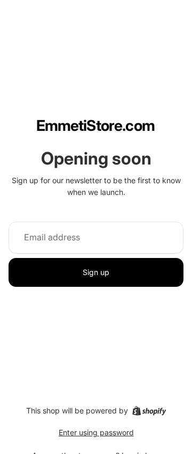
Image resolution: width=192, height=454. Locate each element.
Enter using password (96, 432)
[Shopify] (149, 411)
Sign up (96, 272)
